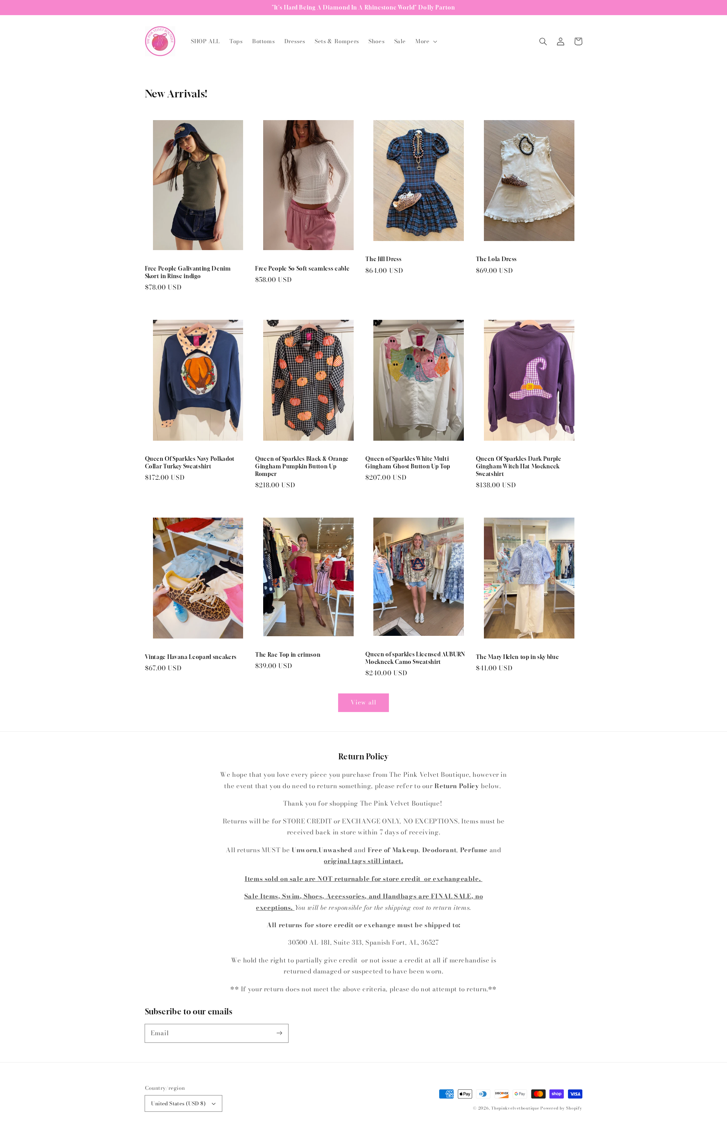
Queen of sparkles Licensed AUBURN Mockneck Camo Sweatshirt (415, 658)
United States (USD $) (178, 1103)
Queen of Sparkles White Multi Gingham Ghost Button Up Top (407, 462)
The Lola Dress (496, 259)
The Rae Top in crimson (288, 654)
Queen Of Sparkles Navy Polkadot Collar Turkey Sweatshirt (190, 462)
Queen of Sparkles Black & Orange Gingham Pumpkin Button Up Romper (302, 466)
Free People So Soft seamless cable (302, 268)
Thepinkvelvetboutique (515, 1108)
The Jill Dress (383, 259)
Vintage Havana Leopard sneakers (191, 657)
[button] (425, 41)
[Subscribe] (279, 1033)
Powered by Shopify (561, 1108)
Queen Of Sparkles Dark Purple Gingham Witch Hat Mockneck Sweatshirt (519, 466)
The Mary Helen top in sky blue (517, 657)
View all (363, 702)
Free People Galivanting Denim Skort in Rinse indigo (188, 272)
